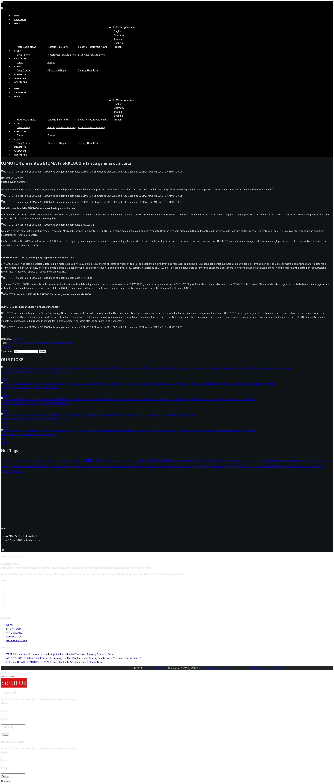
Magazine (169, 466)
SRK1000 (67, 343)
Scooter (249, 466)
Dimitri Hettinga (56, 70)
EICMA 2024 (15, 343)
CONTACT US (20, 82)
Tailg (266, 466)
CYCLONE (63, 466)
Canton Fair (68, 461)
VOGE (319, 466)
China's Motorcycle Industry (129, 461)
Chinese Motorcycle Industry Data (220, 461)
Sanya (243, 466)
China (20, 62)
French (118, 47)
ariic (45, 461)
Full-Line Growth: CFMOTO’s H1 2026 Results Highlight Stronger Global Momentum (54, 662)
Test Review (277, 466)
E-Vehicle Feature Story (91, 55)
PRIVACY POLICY (16, 640)
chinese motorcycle (190, 461)
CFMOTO (91, 460)
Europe (51, 62)
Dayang (72, 466)
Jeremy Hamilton (88, 70)
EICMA (82, 466)
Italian (118, 39)
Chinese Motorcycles (248, 461)
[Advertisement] (79, 502)
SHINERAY (257, 466)
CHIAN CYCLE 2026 (109, 460)
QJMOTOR (30, 343)
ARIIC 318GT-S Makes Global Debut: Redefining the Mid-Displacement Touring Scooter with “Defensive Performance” (73, 658)
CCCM (78, 461)
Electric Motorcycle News (92, 47)
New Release (200, 466)
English (118, 31)
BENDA (58, 460)
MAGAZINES (20, 74)
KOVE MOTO (152, 466)
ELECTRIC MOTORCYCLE (121, 466)
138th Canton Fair (7, 461)
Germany (119, 35)
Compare (6, 781)
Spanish (118, 43)
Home (16, 15)
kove (143, 466)
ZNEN (13, 471)
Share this (6, 347)
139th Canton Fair (24, 460)
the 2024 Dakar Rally (303, 466)
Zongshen (19, 471)
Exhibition (136, 466)
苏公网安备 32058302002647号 (266, 668)
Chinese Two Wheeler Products (29, 466)
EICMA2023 (93, 466)
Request (5, 735)
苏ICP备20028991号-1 (214, 668)
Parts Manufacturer (216, 466)
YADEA (6, 471)
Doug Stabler (24, 70)
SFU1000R (55, 343)
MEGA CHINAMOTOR (155, 668)
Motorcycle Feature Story (61, 55)
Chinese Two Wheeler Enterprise (277, 460)
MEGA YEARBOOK (183, 466)
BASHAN (51, 461)
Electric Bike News (57, 47)
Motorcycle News (26, 47)
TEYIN (290, 466)
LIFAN (160, 466)
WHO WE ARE (20, 78)
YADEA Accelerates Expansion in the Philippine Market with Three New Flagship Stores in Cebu (60, 654)
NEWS (9, 625)
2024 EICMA (39, 461)
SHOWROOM (20, 19)
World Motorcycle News (122, 27)
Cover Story (23, 55)
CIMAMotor (54, 466)
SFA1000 (42, 343)
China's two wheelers (158, 460)
